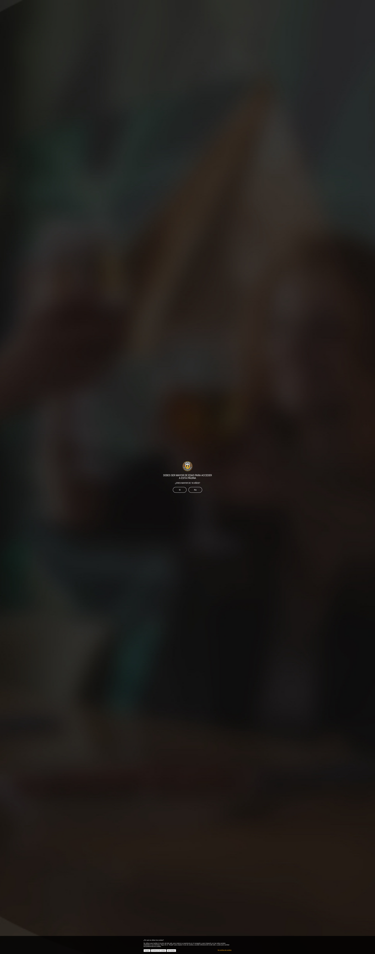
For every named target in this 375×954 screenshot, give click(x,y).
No (195, 490)
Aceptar (147, 951)
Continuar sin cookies (158, 951)
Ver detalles (171, 951)
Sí (180, 490)
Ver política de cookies (224, 950)
